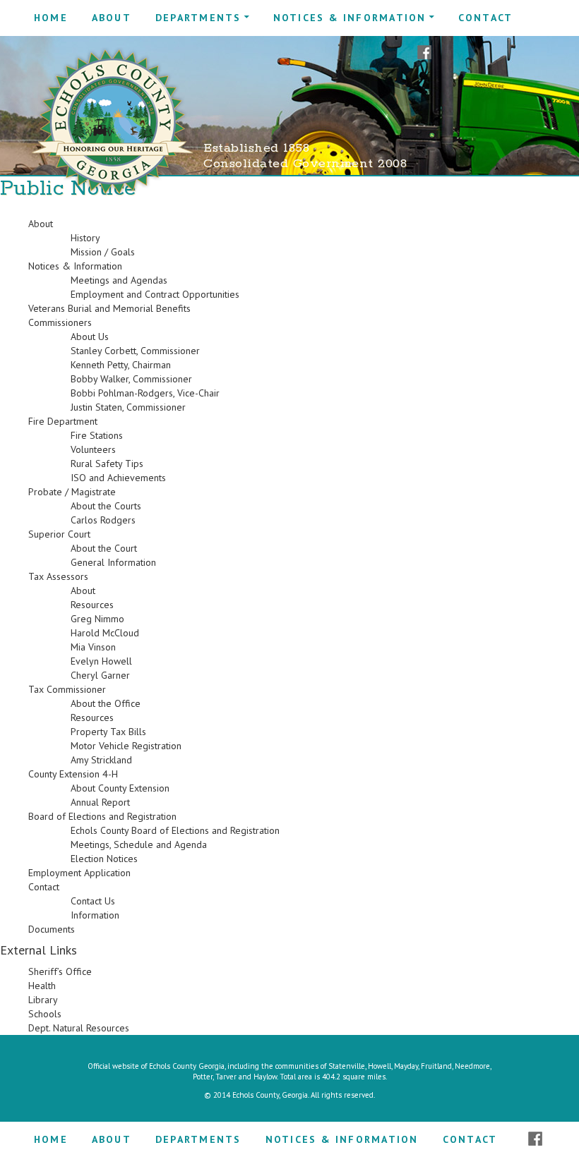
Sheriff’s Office (60, 971)
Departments (198, 17)
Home (51, 17)
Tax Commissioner (67, 689)
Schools (44, 1013)
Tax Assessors (58, 576)
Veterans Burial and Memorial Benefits (109, 308)
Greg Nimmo (97, 618)
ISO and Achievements (118, 477)
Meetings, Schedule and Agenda (139, 844)
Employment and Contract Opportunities (155, 294)
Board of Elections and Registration (102, 816)
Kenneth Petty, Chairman (121, 364)
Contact (485, 17)
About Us (90, 336)
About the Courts (106, 505)
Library (43, 999)
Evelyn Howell (101, 661)
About (111, 17)
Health (42, 985)
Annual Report (100, 802)
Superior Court (59, 534)
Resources (92, 604)
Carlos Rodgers (103, 520)
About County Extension (120, 788)
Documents (51, 929)
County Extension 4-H (73, 774)
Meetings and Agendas (119, 280)
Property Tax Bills (108, 731)
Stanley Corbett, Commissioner (135, 350)
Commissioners (60, 322)
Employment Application (79, 872)
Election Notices (104, 858)
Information (95, 915)
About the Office (106, 703)
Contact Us (93, 901)
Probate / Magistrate (72, 491)
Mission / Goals (103, 252)
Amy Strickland (101, 759)
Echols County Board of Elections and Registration (175, 830)
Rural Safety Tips (107, 463)
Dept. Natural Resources (78, 1028)
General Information (113, 562)
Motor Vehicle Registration (126, 745)
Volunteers (93, 449)
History (85, 237)
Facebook (424, 53)
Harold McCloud (105, 632)
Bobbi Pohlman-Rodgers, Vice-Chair (145, 393)
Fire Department (62, 421)
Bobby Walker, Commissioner (131, 378)
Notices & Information (349, 17)
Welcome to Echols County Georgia (112, 122)
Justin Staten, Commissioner (128, 407)
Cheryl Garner (100, 675)
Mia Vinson (93, 647)
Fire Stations (97, 435)
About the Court (104, 548)
